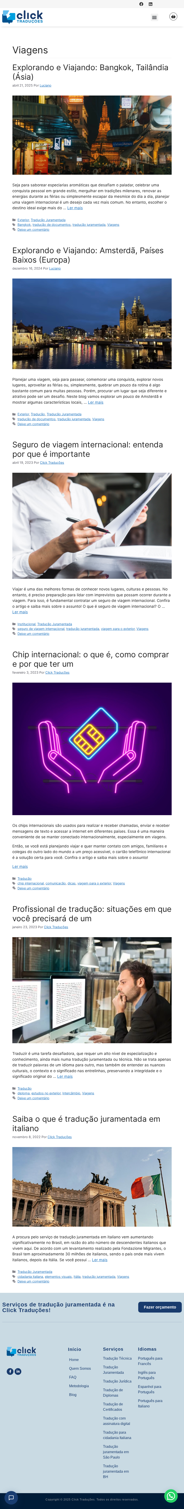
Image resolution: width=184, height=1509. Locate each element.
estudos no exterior (46, 1093)
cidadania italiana (30, 1276)
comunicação (56, 883)
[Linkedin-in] (18, 1371)
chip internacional (31, 883)
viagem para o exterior (118, 629)
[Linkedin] (151, 4)
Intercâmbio (71, 1093)
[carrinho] (173, 16)
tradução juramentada (88, 224)
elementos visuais (58, 1276)
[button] (154, 17)
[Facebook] (141, 4)
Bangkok (24, 224)
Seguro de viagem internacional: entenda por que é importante (87, 449)
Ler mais (75, 208)
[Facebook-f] (10, 1371)
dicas (72, 883)
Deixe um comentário (33, 229)
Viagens (113, 224)
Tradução (38, 414)
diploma (24, 1093)
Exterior (23, 220)
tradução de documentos (52, 224)
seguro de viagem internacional (41, 629)
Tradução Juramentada (48, 220)
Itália (77, 1276)
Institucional (26, 624)
